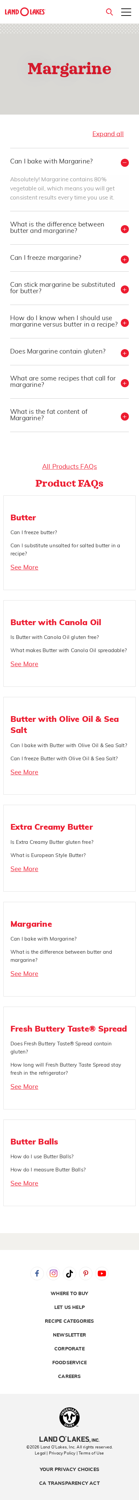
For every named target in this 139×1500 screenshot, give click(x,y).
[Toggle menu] (126, 12)
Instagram (53, 1273)
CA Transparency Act (69, 1483)
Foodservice (69, 1362)
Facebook (37, 1273)
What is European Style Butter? (48, 855)
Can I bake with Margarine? (43, 939)
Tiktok (69, 1273)
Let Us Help (69, 1307)
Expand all (108, 134)
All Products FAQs (69, 467)
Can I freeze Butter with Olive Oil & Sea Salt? (64, 758)
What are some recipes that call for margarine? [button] (63, 381)
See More (24, 567)
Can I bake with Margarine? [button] (51, 161)
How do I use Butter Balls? (42, 1156)
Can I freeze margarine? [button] (45, 258)
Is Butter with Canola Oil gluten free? (54, 637)
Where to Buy (69, 1293)
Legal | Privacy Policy (55, 1453)
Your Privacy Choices (69, 1469)
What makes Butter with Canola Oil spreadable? (68, 650)
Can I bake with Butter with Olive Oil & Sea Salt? (68, 745)
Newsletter (69, 1335)
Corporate (69, 1349)
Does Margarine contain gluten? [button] (57, 351)
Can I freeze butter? (33, 532)
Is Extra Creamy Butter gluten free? (51, 842)
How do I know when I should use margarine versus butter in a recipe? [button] (63, 321)
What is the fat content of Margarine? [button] (48, 415)
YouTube (102, 1273)
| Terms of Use (90, 1453)
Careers (69, 1376)
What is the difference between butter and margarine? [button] (57, 227)
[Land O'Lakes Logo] (25, 11)
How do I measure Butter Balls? (48, 1169)
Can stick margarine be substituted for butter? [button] (62, 288)
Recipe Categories (69, 1321)
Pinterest (85, 1273)
